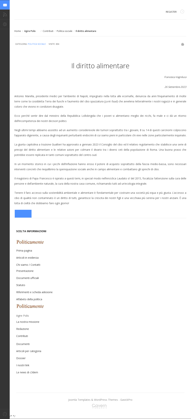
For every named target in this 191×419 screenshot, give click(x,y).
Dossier (21, 358)
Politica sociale (64, 31)
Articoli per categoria (28, 351)
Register (171, 11)
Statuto (20, 285)
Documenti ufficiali (27, 278)
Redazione (22, 329)
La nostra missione (27, 322)
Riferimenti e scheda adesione (34, 292)
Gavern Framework (100, 407)
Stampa (182, 44)
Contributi (48, 31)
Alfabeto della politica (29, 299)
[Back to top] (5, 414)
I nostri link (22, 365)
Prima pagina (24, 250)
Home (17, 31)
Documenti (23, 344)
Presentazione (25, 271)
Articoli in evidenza (27, 257)
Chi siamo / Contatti (28, 264)
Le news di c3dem (27, 372)
